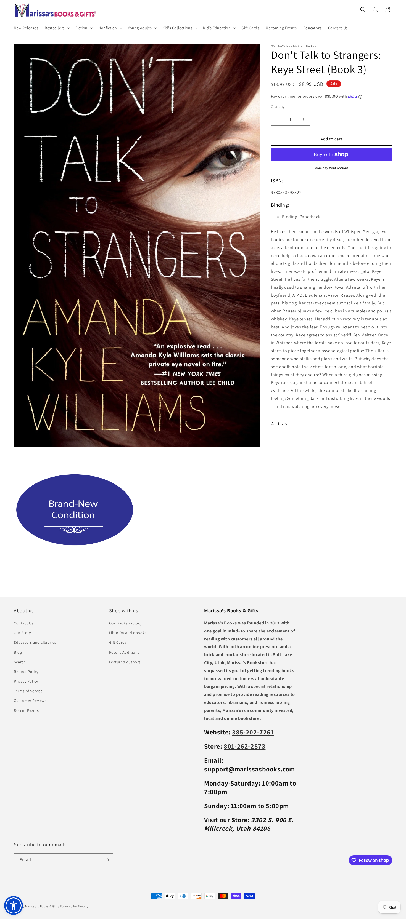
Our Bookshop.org (125, 623)
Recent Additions (124, 652)
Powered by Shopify (74, 906)
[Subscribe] (107, 859)
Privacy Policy (26, 681)
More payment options (332, 167)
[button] (56, 28)
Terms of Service (28, 691)
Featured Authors (125, 661)
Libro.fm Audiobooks (128, 633)
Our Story (22, 633)
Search (20, 661)
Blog (18, 652)
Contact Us (23, 623)
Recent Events (26, 710)
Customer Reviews (30, 700)
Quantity (278, 106)
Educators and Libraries (35, 642)
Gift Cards (118, 642)
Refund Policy (26, 671)
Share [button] (282, 423)
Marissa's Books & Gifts (42, 906)
